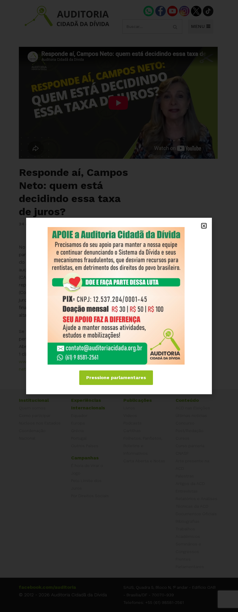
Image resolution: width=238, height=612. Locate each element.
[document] (119, 306)
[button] (204, 226)
